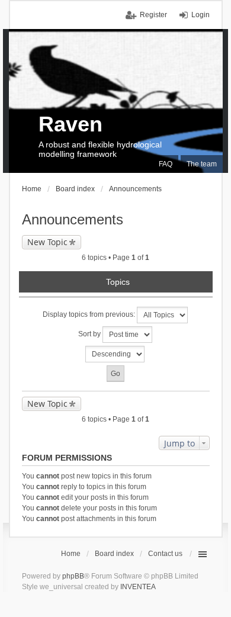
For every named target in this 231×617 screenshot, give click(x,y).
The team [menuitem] (202, 164)
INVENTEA (138, 587)
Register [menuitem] (153, 15)
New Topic (47, 242)
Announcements (72, 219)
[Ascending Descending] (116, 354)
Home (71, 553)
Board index (114, 553)
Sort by (90, 334)
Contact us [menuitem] (165, 553)
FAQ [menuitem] (165, 164)
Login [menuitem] (200, 15)
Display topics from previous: (90, 314)
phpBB (73, 576)
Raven (70, 124)
